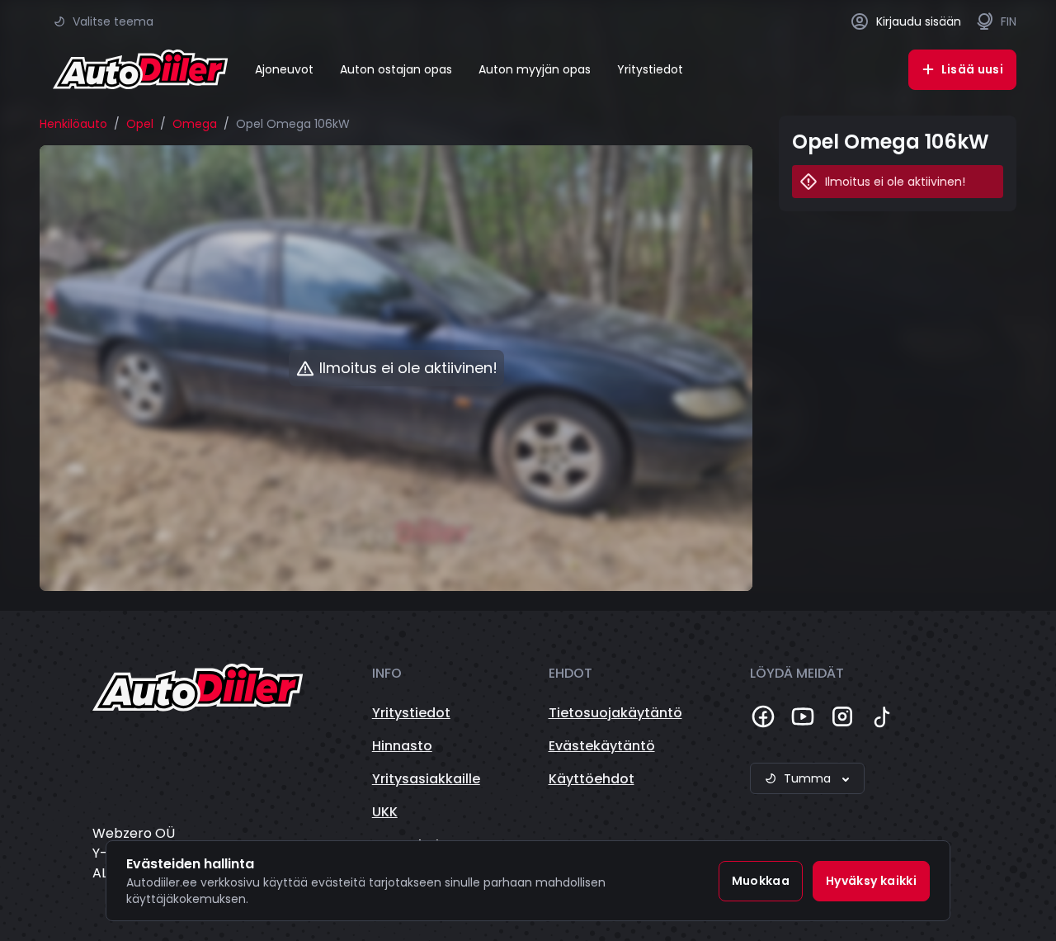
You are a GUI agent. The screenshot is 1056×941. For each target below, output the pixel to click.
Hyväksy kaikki (871, 880)
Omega (194, 124)
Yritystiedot (650, 69)
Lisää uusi (972, 69)
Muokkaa (761, 880)
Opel (139, 124)
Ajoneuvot (284, 69)
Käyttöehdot (591, 778)
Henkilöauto (73, 124)
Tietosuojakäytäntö (615, 712)
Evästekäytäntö (602, 745)
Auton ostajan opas (396, 69)
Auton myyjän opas (534, 69)
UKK (385, 811)
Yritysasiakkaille (426, 778)
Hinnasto (402, 745)
